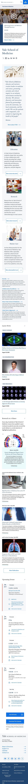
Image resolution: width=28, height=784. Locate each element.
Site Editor (16, 764)
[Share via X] (3, 58)
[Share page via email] (14, 58)
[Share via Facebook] (6, 58)
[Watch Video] (14, 17)
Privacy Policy (10, 726)
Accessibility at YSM (6, 767)
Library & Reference (18, 773)
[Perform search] (21, 2)
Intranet (3, 764)
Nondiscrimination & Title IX (19, 767)
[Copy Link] (25, 326)
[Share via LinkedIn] (8, 58)
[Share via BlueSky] (11, 58)
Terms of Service (19, 726)
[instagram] (12, 758)
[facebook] (8, 758)
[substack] (18, 758)
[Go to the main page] (8, 2)
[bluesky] (5, 758)
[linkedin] (15, 758)
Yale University (5, 773)
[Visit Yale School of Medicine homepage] (14, 736)
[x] (22, 758)
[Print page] (16, 58)
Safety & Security (5, 770)
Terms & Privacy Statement (19, 770)
